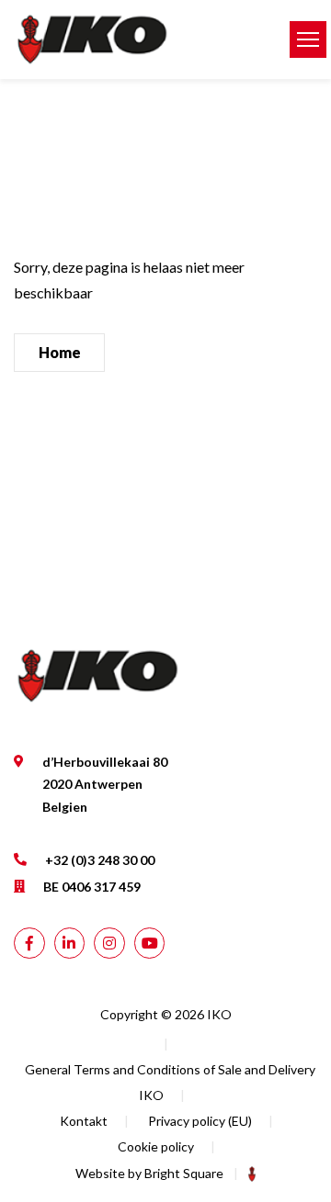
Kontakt (84, 1121)
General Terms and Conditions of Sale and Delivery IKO (170, 1082)
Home (60, 352)
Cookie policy (156, 1146)
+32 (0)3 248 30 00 (99, 860)
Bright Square (183, 1173)
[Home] (138, 39)
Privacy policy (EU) (200, 1121)
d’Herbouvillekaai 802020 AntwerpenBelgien (104, 784)
